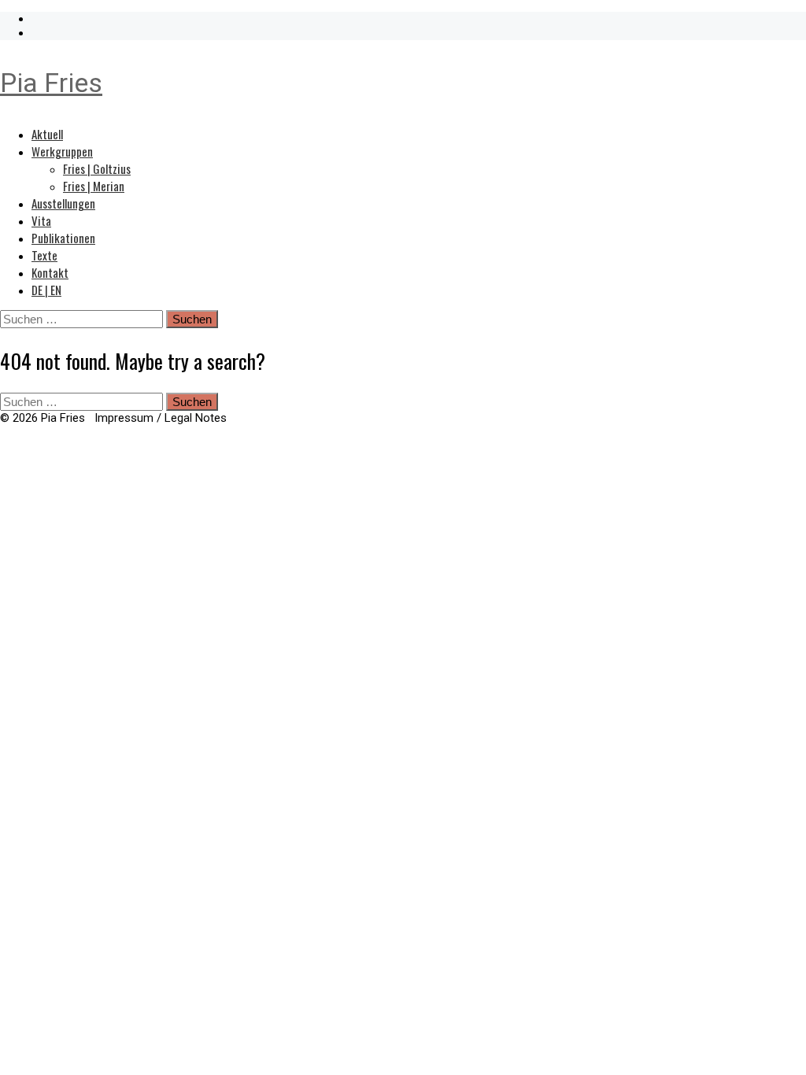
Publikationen (63, 237)
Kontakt (49, 272)
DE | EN (46, 289)
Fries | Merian (93, 185)
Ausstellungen (63, 203)
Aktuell (47, 133)
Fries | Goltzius (97, 168)
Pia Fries (51, 82)
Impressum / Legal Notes (160, 418)
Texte (44, 255)
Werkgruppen (62, 151)
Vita (41, 220)
